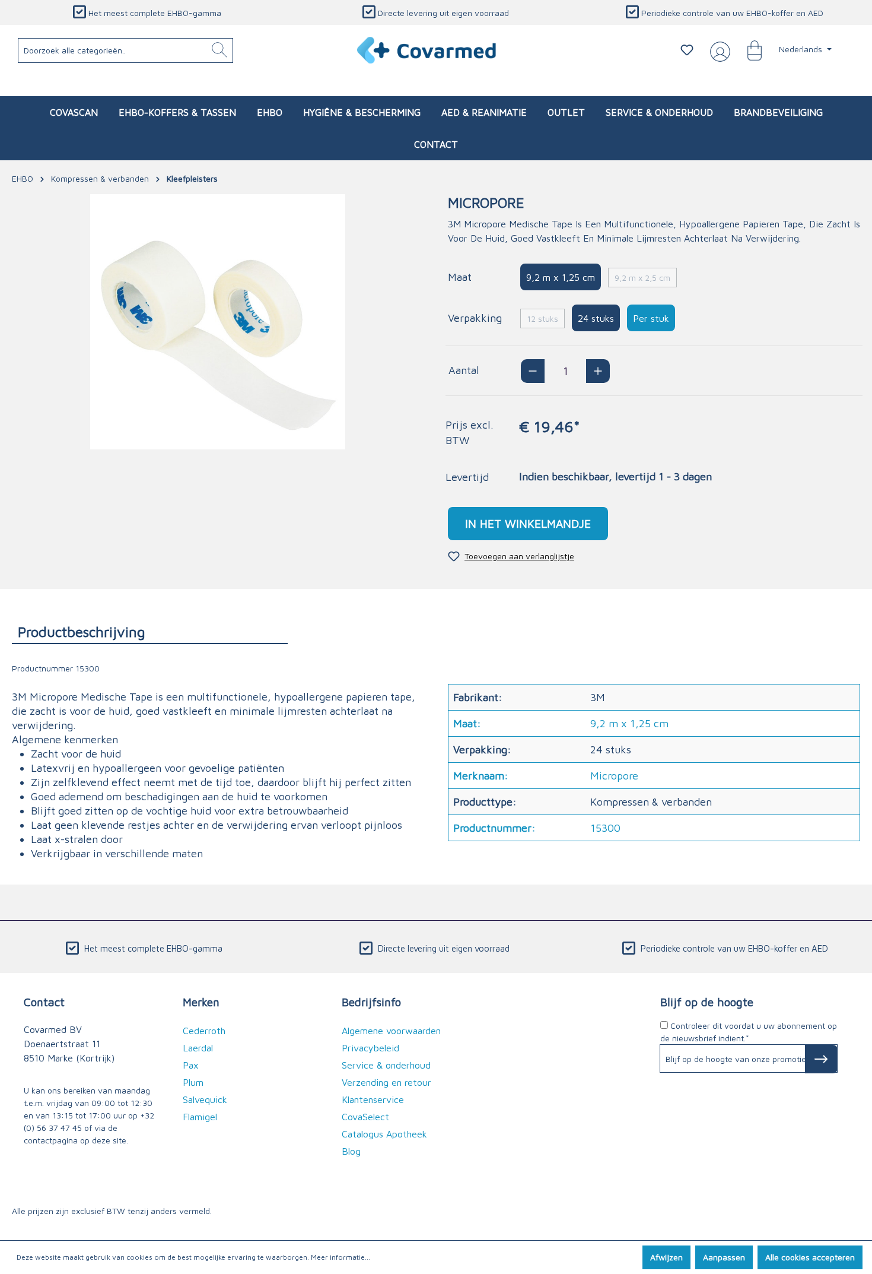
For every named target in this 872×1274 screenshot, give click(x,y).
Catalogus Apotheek (384, 1134)
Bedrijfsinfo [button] (371, 1002)
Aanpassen (724, 1257)
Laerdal (198, 1047)
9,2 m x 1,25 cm (560, 277)
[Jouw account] (718, 50)
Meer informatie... (340, 1257)
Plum (193, 1082)
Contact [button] (44, 1002)
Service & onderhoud (386, 1065)
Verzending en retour (386, 1082)
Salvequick (205, 1099)
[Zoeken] (219, 50)
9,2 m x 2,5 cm (642, 277)
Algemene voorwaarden (391, 1030)
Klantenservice (373, 1099)
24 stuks (596, 318)
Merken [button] (201, 1002)
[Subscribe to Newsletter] (821, 1059)
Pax (191, 1065)
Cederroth (204, 1030)
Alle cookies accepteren (810, 1257)
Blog (351, 1151)
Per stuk (651, 318)
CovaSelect (365, 1116)
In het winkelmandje (528, 523)
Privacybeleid (370, 1047)
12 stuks (542, 318)
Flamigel (200, 1116)
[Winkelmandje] (748, 50)
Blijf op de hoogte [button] (706, 1002)
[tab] (150, 631)
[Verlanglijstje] (687, 50)
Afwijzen (666, 1257)
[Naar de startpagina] (427, 50)
